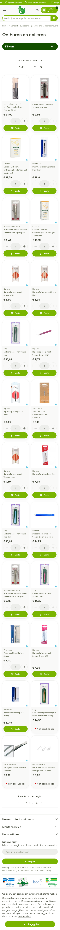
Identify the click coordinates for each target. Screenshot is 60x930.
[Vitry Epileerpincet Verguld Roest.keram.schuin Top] (44, 694)
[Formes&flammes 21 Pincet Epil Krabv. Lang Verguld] (15, 210)
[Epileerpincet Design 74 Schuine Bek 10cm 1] (44, 88)
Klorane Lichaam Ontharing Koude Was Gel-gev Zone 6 (15, 169)
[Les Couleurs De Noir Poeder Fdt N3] (15, 88)
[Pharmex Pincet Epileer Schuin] (15, 634)
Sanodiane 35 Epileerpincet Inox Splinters (40, 414)
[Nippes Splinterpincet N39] (44, 455)
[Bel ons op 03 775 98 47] (37, 10)
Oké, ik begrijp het (30, 924)
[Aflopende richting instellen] (41, 67)
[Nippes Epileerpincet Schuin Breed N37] (44, 634)
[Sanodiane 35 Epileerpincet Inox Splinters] (44, 392)
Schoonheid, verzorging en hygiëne (26, 25)
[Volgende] (41, 802)
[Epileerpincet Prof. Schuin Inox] (15, 333)
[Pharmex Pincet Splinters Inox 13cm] (44, 148)
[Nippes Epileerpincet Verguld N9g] (15, 455)
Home (5, 25)
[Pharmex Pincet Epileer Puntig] (15, 694)
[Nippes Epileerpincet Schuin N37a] (15, 273)
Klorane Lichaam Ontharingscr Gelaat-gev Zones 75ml (43, 232)
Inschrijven (30, 861)
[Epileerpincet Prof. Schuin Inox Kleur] (15, 515)
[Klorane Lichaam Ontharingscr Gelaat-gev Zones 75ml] (44, 210)
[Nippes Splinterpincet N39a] (15, 392)
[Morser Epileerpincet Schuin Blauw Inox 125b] (44, 515)
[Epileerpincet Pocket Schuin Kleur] (44, 574)
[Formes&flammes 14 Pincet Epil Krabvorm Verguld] (15, 574)
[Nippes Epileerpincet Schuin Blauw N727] (44, 333)
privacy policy (45, 870)
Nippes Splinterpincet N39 (44, 474)
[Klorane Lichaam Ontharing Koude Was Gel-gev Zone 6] (15, 148)
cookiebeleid (24, 916)
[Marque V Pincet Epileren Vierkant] (15, 749)
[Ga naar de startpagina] (21, 10)
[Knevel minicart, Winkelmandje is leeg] (43, 10)
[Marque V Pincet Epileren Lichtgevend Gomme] (44, 749)
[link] (19, 802)
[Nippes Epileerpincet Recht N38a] (44, 273)
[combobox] (26, 18)
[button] (30, 46)
